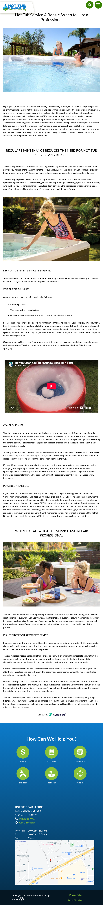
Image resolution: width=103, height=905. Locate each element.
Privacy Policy (75, 894)
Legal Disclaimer (75, 900)
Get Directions (27, 822)
